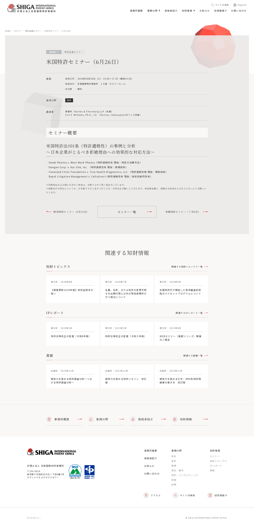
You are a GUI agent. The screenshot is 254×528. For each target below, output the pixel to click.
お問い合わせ (239, 10)
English (242, 4)
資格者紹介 (171, 10)
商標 (173, 465)
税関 (173, 484)
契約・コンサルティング (184, 475)
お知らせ (204, 10)
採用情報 (219, 10)
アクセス (156, 495)
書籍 (212, 470)
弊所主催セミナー (33, 31)
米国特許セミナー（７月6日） (182, 211)
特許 (173, 456)
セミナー (18, 31)
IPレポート (216, 465)
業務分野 (102, 419)
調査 (173, 479)
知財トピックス (218, 460)
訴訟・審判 (177, 470)
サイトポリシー (34, 518)
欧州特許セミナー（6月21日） (71, 211)
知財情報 (186, 419)
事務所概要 (136, 10)
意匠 (173, 460)
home (8, 31)
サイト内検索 (222, 4)
